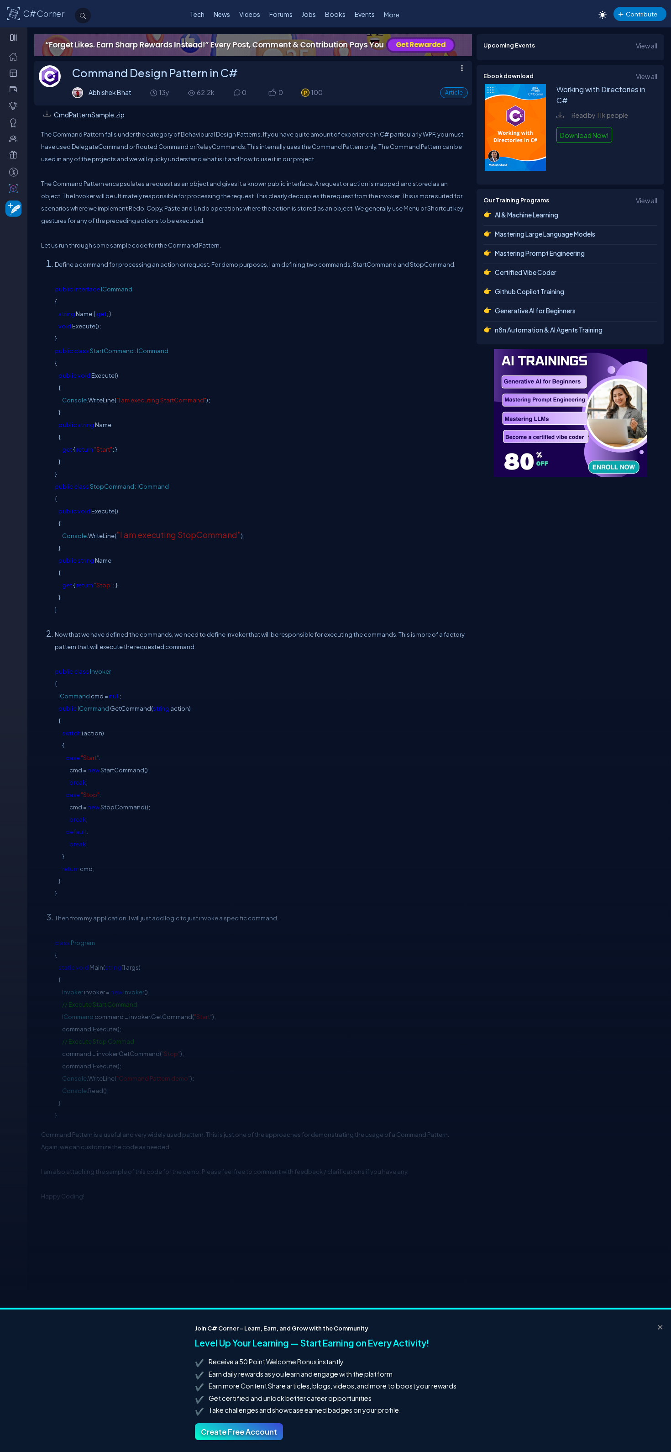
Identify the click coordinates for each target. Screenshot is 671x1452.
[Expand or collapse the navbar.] (14, 37)
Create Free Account (239, 1431)
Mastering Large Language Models (545, 234)
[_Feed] (15, 56)
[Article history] (154, 92)
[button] (272, 93)
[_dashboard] (15, 73)
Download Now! (584, 135)
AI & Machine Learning (526, 215)
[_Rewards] (15, 172)
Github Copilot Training (529, 291)
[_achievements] (15, 122)
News (222, 14)
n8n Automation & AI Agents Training (549, 330)
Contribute (641, 14)
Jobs (309, 14)
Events (365, 14)
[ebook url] (515, 168)
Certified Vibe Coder (525, 272)
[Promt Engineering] (570, 413)
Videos (249, 14)
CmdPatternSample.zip (89, 115)
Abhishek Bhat (110, 92)
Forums (281, 14)
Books (335, 14)
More (391, 15)
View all (646, 46)
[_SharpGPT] (15, 188)
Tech (197, 14)
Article (454, 92)
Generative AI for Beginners (535, 310)
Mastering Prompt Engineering (540, 253)
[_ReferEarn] (15, 155)
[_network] (15, 139)
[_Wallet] (15, 89)
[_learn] (15, 106)
